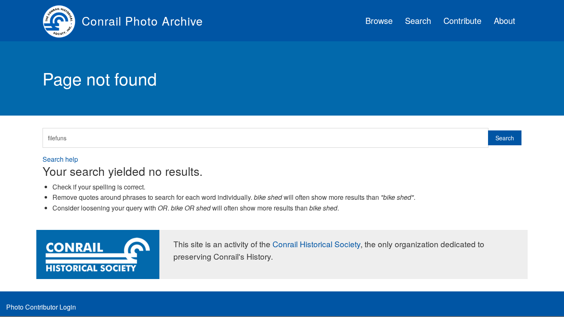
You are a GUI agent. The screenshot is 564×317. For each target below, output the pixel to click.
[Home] (62, 20)
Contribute (462, 20)
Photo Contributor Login (41, 307)
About (504, 20)
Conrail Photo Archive (142, 20)
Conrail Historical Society (316, 243)
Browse (379, 20)
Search (418, 20)
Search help (60, 159)
